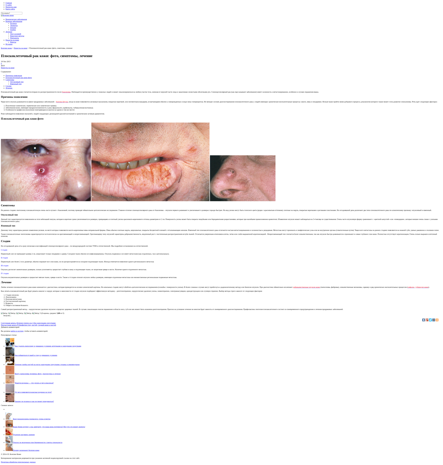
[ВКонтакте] (423, 320)
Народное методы (17, 36)
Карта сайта (10, 9)
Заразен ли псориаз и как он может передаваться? (34, 401)
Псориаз (13, 23)
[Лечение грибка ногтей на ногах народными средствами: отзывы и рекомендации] (10, 364)
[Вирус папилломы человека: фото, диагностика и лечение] (10, 374)
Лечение (9, 32)
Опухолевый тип (17, 82)
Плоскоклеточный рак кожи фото (19, 78)
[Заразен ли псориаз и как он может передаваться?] (10, 401)
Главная (9, 3)
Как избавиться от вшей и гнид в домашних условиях (36, 355)
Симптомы (10, 80)
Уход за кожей (15, 34)
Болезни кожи (6, 48)
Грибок (13, 30)
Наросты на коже (12, 40)
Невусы (13, 42)
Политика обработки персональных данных (18, 462)
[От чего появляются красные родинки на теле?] (10, 392)
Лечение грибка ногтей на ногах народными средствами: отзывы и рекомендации (47, 364)
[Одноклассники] (437, 320)
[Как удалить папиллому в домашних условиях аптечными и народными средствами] (10, 346)
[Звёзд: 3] (21, 313)
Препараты (14, 38)
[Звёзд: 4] (29, 313)
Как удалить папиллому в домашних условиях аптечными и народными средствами (48, 346)
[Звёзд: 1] (5, 313)
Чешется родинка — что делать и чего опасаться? (34, 383)
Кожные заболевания (14, 21)
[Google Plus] (427, 320)
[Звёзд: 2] (13, 313)
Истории (9, 44)
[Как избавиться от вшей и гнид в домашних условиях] (10, 355)
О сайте (9, 5)
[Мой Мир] (433, 320)
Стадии (8, 86)
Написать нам (11, 7)
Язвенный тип (16, 84)
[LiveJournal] (440, 320)
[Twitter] (430, 320)
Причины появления (14, 76)
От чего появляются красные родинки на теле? (33, 392)
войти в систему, (17, 331)
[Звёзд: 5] (37, 313)
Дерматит (14, 26)
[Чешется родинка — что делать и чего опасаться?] (10, 383)
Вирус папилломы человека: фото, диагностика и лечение (38, 374)
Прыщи (13, 28)
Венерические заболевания (16, 19)
